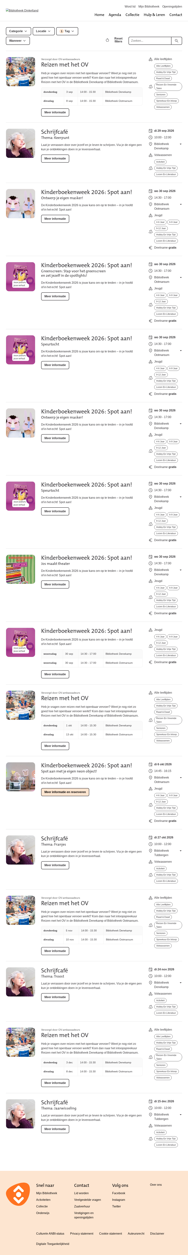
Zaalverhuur (82, 1206)
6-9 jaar (173, 222)
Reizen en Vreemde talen (166, 86)
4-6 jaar (160, 222)
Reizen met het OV (64, 64)
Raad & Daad (163, 78)
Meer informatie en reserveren (65, 792)
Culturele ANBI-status (50, 1233)
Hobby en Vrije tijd (166, 72)
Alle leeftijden (163, 66)
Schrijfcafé (54, 132)
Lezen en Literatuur (166, 174)
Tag (65, 31)
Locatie (41, 31)
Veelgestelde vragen (87, 1199)
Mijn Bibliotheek (148, 6)
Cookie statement (110, 1233)
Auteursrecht (136, 1233)
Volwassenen (163, 107)
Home (99, 14)
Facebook (118, 1193)
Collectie (132, 14)
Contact (175, 14)
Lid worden (81, 1193)
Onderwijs (42, 1213)
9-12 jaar (161, 228)
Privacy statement (81, 1233)
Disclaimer (157, 1233)
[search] (176, 41)
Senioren (160, 94)
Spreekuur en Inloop (166, 101)
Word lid (130, 6)
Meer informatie (55, 112)
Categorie (16, 31)
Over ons (156, 1184)
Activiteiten (43, 1199)
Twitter (116, 1206)
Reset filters (118, 40)
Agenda (115, 14)
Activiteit (160, 162)
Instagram (118, 1199)
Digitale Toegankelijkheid (52, 1243)
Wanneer (15, 40)
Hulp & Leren (154, 14)
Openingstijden (172, 6)
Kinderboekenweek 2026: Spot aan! (86, 192)
